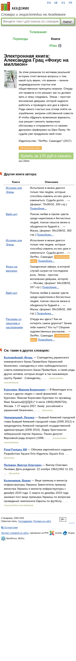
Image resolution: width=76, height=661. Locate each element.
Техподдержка (25, 521)
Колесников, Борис (17, 480)
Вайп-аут (11, 214)
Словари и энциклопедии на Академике (33, 14)
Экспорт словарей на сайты (15, 533)
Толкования (38, 32)
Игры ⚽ (55, 45)
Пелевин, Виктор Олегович (23, 465)
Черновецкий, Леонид (19, 417)
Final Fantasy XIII (15, 449)
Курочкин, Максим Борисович (24, 389)
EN (49, 3)
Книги (55, 39)
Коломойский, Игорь (18, 357)
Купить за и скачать (46, 156)
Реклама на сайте (42, 521)
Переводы (20, 39)
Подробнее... (38, 208)
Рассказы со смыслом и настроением (14, 323)
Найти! (67, 21)
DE (56, 3)
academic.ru (15, 6)
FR (70, 3)
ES (63, 3)
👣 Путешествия (9, 527)
